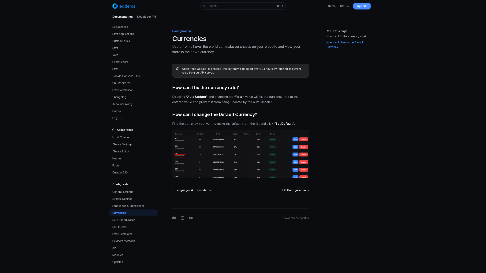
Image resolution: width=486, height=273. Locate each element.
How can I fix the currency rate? (346, 36)
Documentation (122, 16)
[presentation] (136, 147)
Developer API (146, 16)
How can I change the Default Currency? (345, 45)
